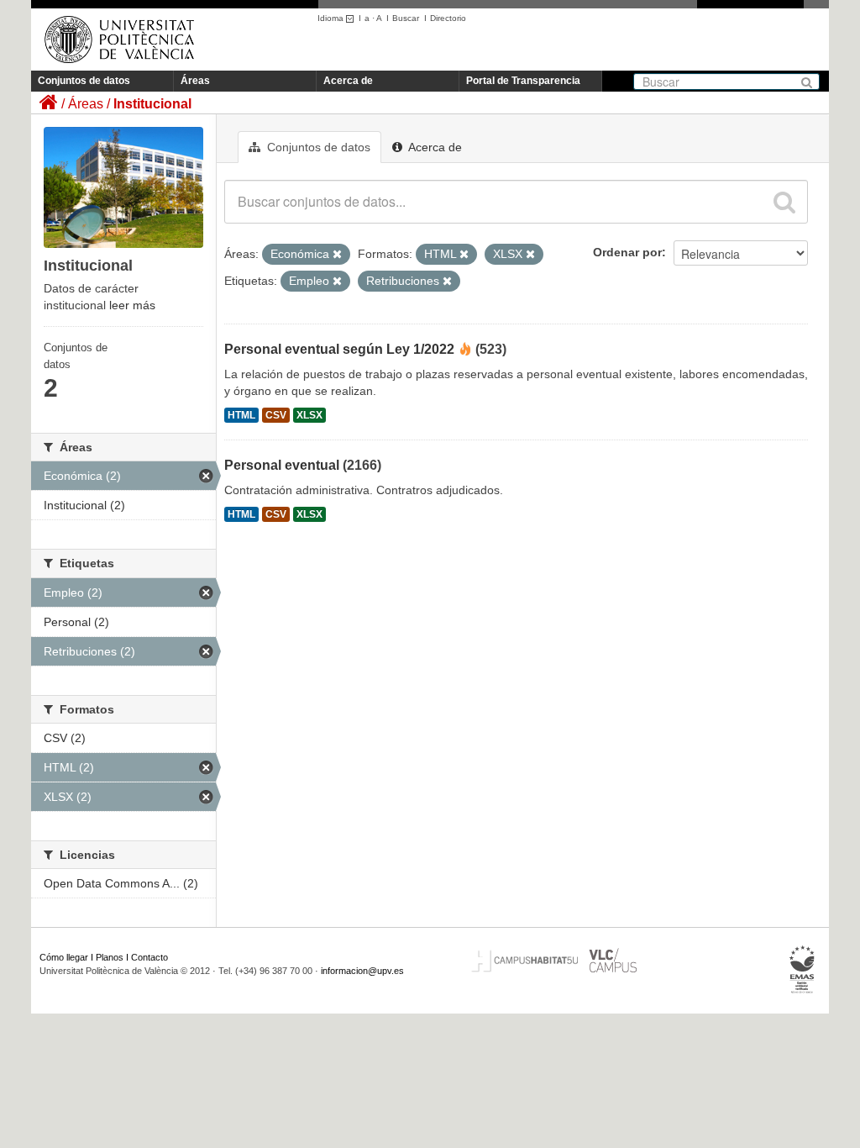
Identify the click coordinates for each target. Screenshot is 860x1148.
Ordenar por (627, 252)
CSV (275, 415)
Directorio (448, 18)
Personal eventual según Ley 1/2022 (339, 349)
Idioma (331, 18)
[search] (784, 201)
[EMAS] (802, 970)
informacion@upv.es (362, 971)
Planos (109, 957)
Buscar (405, 18)
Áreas (195, 81)
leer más (132, 305)
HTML (241, 415)
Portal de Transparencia (523, 81)
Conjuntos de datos (84, 81)
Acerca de (348, 81)
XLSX (309, 415)
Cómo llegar (63, 957)
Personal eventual (281, 465)
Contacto (149, 957)
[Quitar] (337, 255)
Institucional (152, 104)
